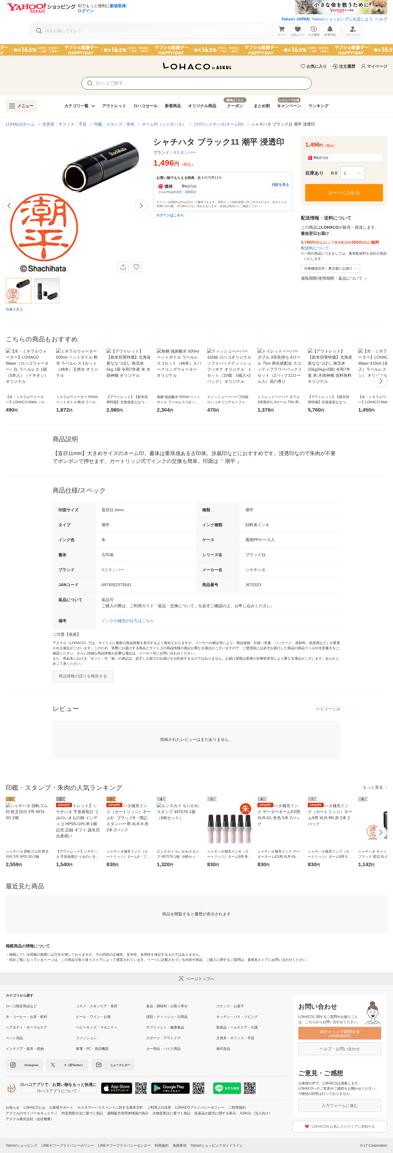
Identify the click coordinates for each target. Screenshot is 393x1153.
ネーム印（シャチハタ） (164, 124)
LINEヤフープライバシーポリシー (67, 1145)
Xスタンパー (113, 569)
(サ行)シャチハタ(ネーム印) (219, 124)
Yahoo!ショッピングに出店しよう (342, 19)
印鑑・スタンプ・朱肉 (114, 124)
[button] (352, 173)
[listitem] (41, 1006)
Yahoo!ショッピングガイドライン (216, 1145)
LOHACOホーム (20, 124)
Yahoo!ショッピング (21, 1145)
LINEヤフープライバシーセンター (124, 1145)
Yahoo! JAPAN (295, 19)
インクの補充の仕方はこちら (128, 620)
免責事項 (179, 1145)
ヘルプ (381, 19)
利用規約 (162, 1145)
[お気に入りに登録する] (136, 267)
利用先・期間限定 (185, 192)
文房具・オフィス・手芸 (64, 124)
